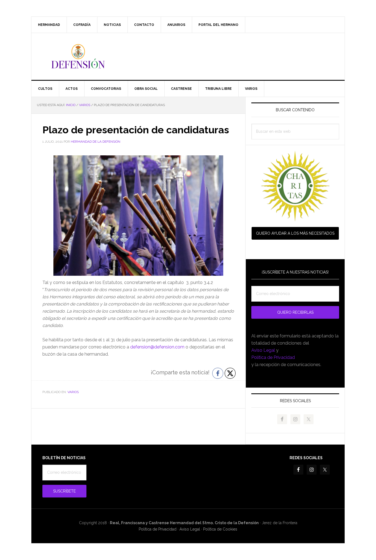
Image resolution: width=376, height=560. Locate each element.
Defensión (188, 56)
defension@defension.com (157, 347)
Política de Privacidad (273, 357)
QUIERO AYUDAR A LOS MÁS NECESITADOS (295, 233)
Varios (73, 392)
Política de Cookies (220, 529)
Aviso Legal (263, 350)
